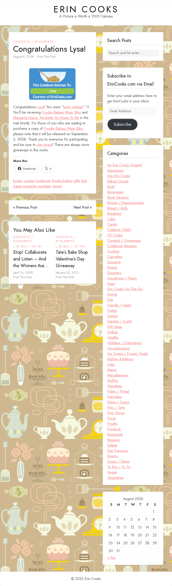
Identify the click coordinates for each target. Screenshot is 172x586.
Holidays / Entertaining (124, 343)
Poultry (112, 423)
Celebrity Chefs (119, 229)
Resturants (115, 434)
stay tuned (44, 144)
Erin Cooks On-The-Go (124, 289)
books (17, 180)
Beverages (115, 192)
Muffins (112, 380)
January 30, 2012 (67, 272)
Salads (112, 445)
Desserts (114, 262)
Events (112, 294)
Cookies (113, 251)
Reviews (113, 440)
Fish (110, 299)
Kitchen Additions (120, 359)
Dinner (112, 267)
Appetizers (115, 170)
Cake (111, 219)
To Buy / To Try (29, 247)
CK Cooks (115, 235)
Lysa (41, 107)
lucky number (73, 107)
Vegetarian (115, 477)
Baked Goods (118, 181)
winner (57, 186)
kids (84, 180)
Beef (111, 186)
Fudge (112, 310)
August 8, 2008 (23, 56)
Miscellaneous (118, 375)
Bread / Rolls (117, 208)
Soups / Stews (118, 461)
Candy (112, 224)
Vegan (112, 472)
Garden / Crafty (119, 321)
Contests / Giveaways (33, 42)
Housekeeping (118, 348)
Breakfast (114, 213)
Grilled (112, 332)
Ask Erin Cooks (118, 175)
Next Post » (82, 207)
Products (114, 429)
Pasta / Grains (118, 402)
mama (17, 186)
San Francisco (117, 450)
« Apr (111, 557)
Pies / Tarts (116, 407)
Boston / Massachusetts (125, 202)
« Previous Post (25, 207)
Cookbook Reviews (122, 246)
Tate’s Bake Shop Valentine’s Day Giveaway (72, 259)
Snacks (112, 456)
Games (112, 316)
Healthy (113, 337)
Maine (111, 369)
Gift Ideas (114, 326)
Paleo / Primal (118, 391)
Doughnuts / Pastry (122, 278)
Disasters (114, 272)
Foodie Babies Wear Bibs (61, 112)
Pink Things (116, 413)
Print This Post (46, 56)
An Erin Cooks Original (124, 165)
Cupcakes (114, 256)
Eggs (111, 283)
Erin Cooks (86, 9)
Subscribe (122, 124)
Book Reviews (118, 197)
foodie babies (62, 180)
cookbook (43, 180)
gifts (77, 180)
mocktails (44, 186)
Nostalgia (114, 386)
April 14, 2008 (23, 272)
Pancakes (114, 396)
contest (29, 180)
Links (111, 364)
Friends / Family (119, 305)
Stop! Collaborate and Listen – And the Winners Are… (30, 259)
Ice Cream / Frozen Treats (127, 353)
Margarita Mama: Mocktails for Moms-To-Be (46, 117)
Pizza (111, 418)
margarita (30, 186)
